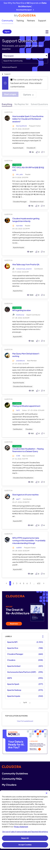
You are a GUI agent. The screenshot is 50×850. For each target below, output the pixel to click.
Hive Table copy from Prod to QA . (26, 264)
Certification (17, 429)
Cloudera (29, 429)
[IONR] (7, 448)
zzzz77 (18, 499)
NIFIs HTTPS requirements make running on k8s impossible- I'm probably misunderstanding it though (29, 540)
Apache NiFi (17, 336)
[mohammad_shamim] (7, 266)
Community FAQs (12, 778)
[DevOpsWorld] (7, 118)
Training (20, 20)
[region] (25, 819)
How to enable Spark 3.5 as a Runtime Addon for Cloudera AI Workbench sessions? (27, 119)
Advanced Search (9, 67)
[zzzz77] (7, 496)
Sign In (7, 32)
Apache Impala (18, 247)
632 (38, 583)
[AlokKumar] (7, 309)
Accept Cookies (25, 845)
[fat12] (7, 405)
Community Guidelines (15, 773)
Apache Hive (17, 291)
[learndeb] (7, 220)
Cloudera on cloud (36, 201)
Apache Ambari (14, 666)
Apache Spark (18, 148)
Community (7, 20)
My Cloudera (9, 784)
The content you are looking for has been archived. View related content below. (26, 83)
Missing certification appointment (26, 406)
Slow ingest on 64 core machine (25, 494)
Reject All (25, 838)
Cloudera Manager (20, 201)
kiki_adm (19, 174)
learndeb (19, 226)
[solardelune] (7, 355)
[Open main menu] (47, 31)
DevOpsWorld (21, 126)
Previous (20, 703)
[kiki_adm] (7, 166)
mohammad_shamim (24, 269)
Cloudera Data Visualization (23, 478)
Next (29, 703)
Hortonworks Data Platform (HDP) (21, 672)
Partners (31, 20)
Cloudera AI (31, 148)
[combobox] (25, 60)
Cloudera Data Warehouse (22, 386)
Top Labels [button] (42, 634)
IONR (18, 456)
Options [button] (27, 94)
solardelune (20, 361)
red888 (19, 548)
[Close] (46, 793)
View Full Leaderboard (25, 721)
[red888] (7, 540)
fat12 (18, 410)
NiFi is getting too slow (21, 310)
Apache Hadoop (14, 690)
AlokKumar (20, 315)
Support (42, 20)
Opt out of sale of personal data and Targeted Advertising (25, 832)
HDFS (9, 678)
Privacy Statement (21, 827)
